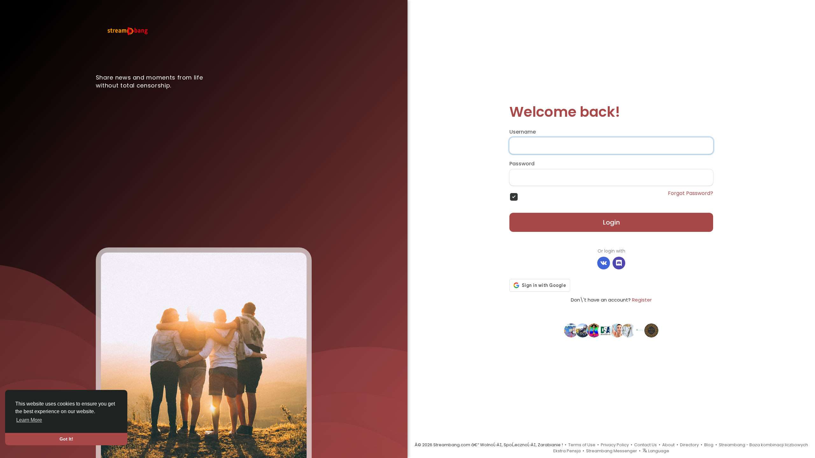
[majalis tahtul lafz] (651, 330)
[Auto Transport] (583, 330)
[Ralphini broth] (617, 330)
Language (658, 451)
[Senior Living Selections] (640, 330)
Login (611, 222)
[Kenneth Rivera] (571, 330)
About (668, 445)
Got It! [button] (66, 438)
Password (522, 163)
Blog (708, 445)
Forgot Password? (690, 193)
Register (642, 299)
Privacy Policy (615, 445)
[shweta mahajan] (594, 330)
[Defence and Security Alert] (606, 330)
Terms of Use (581, 445)
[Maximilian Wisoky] (628, 330)
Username (522, 131)
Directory (689, 445)
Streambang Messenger (611, 451)
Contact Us (645, 445)
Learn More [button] (29, 420)
